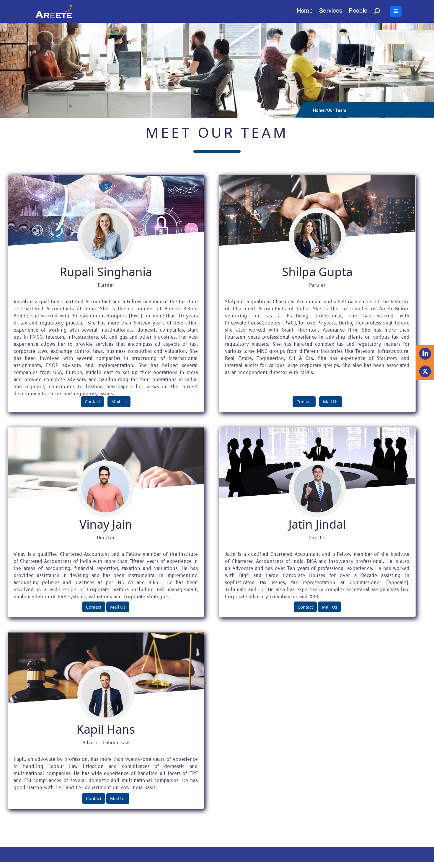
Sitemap (356, 854)
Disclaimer (331, 854)
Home (305, 11)
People (358, 11)
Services (330, 11)
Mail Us (119, 401)
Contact (92, 401)
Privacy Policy (386, 854)
